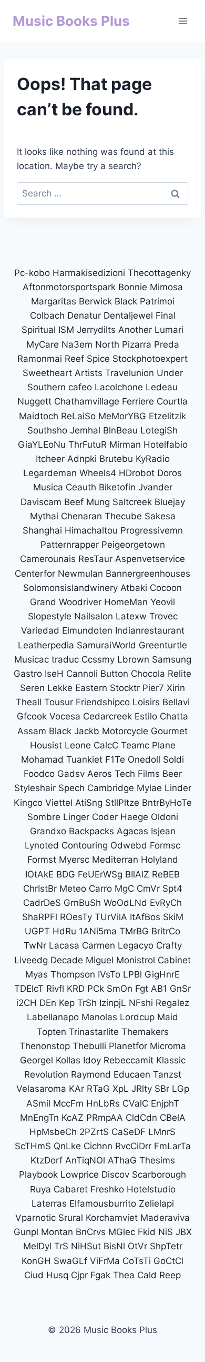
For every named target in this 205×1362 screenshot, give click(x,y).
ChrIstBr (40, 888)
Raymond (91, 1074)
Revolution (46, 1074)
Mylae (149, 788)
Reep (170, 1275)
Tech (125, 773)
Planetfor (128, 1046)
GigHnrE (162, 974)
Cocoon (166, 588)
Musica (48, 487)
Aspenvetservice (150, 559)
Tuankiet (84, 759)
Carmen (98, 945)
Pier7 (153, 688)
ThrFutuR (87, 444)
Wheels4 (97, 473)
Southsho (47, 430)
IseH (54, 673)
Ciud (34, 1275)
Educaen (132, 1074)
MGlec (121, 1232)
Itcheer (50, 458)
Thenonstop (44, 1046)
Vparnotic (35, 1217)
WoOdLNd (125, 902)
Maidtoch (38, 416)
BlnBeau (120, 430)
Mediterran (115, 859)
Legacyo (135, 945)
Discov (115, 1174)
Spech (71, 788)
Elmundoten (87, 630)
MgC (124, 888)
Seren (32, 688)
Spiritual (39, 329)
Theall (29, 702)
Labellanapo (53, 1017)
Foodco (39, 773)
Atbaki (133, 588)
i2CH (26, 1003)
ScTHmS (33, 1146)
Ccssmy (98, 659)
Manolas (99, 1017)
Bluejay (170, 502)
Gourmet (169, 731)
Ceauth (81, 487)
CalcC (106, 745)
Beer (172, 773)
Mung (98, 502)
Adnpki (82, 458)
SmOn (119, 988)
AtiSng (88, 802)
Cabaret (71, 1189)
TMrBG (134, 931)
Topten (51, 1032)
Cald (147, 1275)
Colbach (47, 315)
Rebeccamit (128, 1060)
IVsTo (109, 974)
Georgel (36, 1060)
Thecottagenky (159, 273)
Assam (31, 731)
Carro (100, 888)
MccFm (68, 1103)
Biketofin (117, 487)
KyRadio (153, 458)
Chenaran (81, 516)
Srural (70, 1217)
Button (114, 673)
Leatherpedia (46, 645)
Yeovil (162, 602)
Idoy (92, 1060)
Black (126, 301)
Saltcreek (132, 502)
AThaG (122, 1160)
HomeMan (126, 602)
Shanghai (42, 530)
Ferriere (138, 401)
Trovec (163, 616)
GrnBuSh (82, 902)
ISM (66, 329)
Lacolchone (119, 387)
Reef (74, 358)
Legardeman (50, 473)
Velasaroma (41, 1088)
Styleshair (35, 788)
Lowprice (79, 1174)
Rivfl (55, 988)
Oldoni (164, 817)
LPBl (132, 974)
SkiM (173, 917)
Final (166, 315)
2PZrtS (94, 1132)
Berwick (95, 301)
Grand (43, 602)
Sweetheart (47, 373)
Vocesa (64, 716)
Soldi (173, 759)
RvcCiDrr (133, 1146)
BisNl (114, 1246)
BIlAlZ (137, 874)
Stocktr (125, 688)
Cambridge (110, 788)
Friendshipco (103, 702)
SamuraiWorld (106, 645)
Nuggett (34, 401)
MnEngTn (39, 1117)
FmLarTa (172, 1146)
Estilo (146, 716)
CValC (135, 1103)
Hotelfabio (166, 444)
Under (170, 373)
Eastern (91, 688)
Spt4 (172, 888)
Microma (168, 1046)
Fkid (147, 1232)
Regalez (172, 1003)
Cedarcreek (107, 716)
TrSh (87, 1003)
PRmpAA (104, 1117)
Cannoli (82, 673)
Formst (41, 859)
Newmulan (80, 573)
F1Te (115, 759)
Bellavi (176, 702)
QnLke (67, 1146)
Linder (178, 788)
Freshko (107, 1189)
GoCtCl (168, 1261)
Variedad (40, 630)
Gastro (28, 673)
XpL (120, 1088)
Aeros (99, 773)
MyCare (42, 344)
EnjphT (165, 1103)
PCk (95, 988)
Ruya (40, 1189)
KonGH (36, 1261)
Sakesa (160, 516)
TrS (61, 1246)
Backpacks (91, 831)
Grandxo (48, 831)
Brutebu (116, 458)
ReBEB (166, 874)
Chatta (174, 716)
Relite (179, 673)
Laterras (49, 1203)
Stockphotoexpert (150, 358)
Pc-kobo (32, 273)
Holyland (159, 859)
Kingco (28, 802)
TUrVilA (111, 917)
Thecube (123, 516)
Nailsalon (93, 616)
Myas (36, 974)
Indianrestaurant (149, 630)
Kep (67, 1003)
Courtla (172, 401)
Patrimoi (157, 301)
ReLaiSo (78, 416)
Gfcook (32, 716)
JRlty (141, 1088)
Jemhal (85, 430)
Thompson (72, 974)
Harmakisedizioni (89, 273)
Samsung (171, 659)
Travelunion (129, 373)
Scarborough (159, 1174)
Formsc (165, 845)
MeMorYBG (122, 416)
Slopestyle (49, 616)
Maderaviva (165, 1217)
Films (149, 773)
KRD (76, 988)
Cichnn (98, 1146)
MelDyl (37, 1246)
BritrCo (165, 931)
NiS (165, 1232)
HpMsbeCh (53, 1132)
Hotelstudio (151, 1189)
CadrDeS (42, 902)
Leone (78, 745)
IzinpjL (112, 1003)
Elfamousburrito (102, 1203)
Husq (57, 1275)
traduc (65, 659)
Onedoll (144, 759)
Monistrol (135, 960)
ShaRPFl (39, 917)
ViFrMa (105, 1261)
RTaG (98, 1088)
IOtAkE (39, 874)
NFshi (141, 1003)
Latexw (131, 616)
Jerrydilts (96, 329)
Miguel (100, 960)
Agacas (132, 831)
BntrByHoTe (167, 802)
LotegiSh (159, 430)
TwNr (35, 945)
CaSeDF (128, 1132)
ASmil (38, 1103)
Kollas (68, 1060)
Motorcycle (125, 731)
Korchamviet (112, 1217)
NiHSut (86, 1246)
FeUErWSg (100, 874)
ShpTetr (166, 1246)
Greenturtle (163, 645)
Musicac (31, 659)
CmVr (148, 888)
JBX (184, 1232)
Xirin (176, 688)
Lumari (169, 329)
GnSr (180, 988)
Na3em (77, 344)
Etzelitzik (167, 416)
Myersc (74, 859)
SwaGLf (70, 1261)
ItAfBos (145, 917)
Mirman (126, 444)
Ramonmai (39, 358)
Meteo (72, 888)
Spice (98, 358)
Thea (124, 1275)
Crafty (169, 945)
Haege (134, 817)
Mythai (44, 516)
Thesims (157, 1160)
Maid (167, 1017)
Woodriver (80, 602)
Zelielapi (156, 1203)
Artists (88, 373)
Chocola (148, 673)
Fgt (141, 988)
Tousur (58, 702)
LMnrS (162, 1132)
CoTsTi (136, 1261)
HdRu (64, 931)
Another (135, 329)
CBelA (173, 1117)
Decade (66, 960)
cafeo (80, 387)
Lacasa (64, 945)
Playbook (38, 1174)
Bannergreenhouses (148, 573)
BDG (65, 874)
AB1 (159, 988)
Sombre (43, 817)
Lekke (60, 688)
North (107, 344)
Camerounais (48, 559)
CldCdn (141, 1117)
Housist (46, 745)
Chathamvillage (86, 401)
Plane (164, 745)
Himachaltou (91, 530)
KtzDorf (46, 1160)
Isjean (163, 831)
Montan (57, 1232)
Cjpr (79, 1275)
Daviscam (41, 502)
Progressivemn (151, 530)
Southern (46, 387)
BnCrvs (91, 1232)
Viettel (59, 802)
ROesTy (76, 917)
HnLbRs (103, 1103)
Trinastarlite (94, 1032)
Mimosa (166, 287)
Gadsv (71, 773)
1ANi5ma (98, 931)
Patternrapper (69, 544)
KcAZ (73, 1117)
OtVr (137, 1246)
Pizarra (136, 344)
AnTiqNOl (85, 1160)
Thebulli (89, 1046)
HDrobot (137, 473)
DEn (47, 1003)
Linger (76, 817)
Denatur (84, 315)
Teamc (135, 745)
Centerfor (35, 573)
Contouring (85, 845)
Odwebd (128, 845)
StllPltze (122, 802)
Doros (169, 473)
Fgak (100, 1275)
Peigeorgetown (133, 544)
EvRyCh (166, 902)
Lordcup (137, 1017)
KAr (76, 1088)
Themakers (145, 1032)
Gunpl (26, 1232)
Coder (105, 817)
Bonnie (132, 287)
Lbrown (133, 659)
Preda (166, 344)
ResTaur (95, 559)
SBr (162, 1088)
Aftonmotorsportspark (69, 287)
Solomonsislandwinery (70, 588)
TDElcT (29, 988)
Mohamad (42, 759)
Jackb (86, 731)
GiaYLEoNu (42, 444)
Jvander (155, 487)
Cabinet (174, 960)
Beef (74, 502)
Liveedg (31, 960)
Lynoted (42, 845)
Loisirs (146, 702)
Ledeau (162, 387)
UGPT (37, 931)
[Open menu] (182, 21)
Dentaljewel (128, 315)
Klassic (171, 1060)
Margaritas (53, 301)
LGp (180, 1088)
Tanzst (167, 1074)
